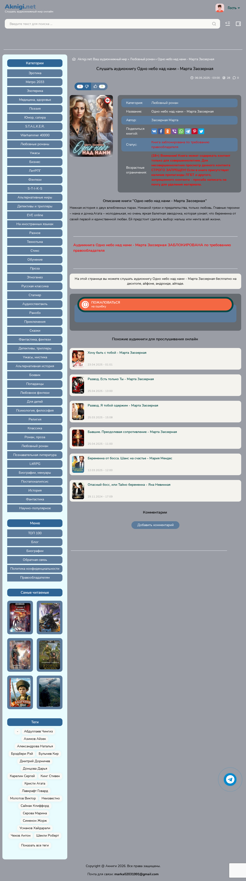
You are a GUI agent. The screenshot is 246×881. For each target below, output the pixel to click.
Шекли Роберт (47, 835)
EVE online (35, 215)
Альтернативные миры (35, 197)
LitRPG (35, 463)
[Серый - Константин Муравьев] (49, 617)
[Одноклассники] (168, 131)
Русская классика (35, 286)
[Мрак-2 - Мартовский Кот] (49, 692)
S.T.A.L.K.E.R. (35, 126)
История (35, 490)
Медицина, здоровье (35, 99)
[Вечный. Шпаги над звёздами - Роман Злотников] (20, 655)
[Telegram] (188, 131)
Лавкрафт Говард (35, 791)
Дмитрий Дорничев (35, 761)
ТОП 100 (35, 533)
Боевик (34, 375)
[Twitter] (201, 131)
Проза (35, 268)
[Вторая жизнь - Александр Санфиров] (49, 655)
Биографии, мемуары (35, 472)
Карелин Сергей (22, 776)
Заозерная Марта (164, 120)
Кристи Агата (35, 783)
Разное (34, 233)
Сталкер (35, 295)
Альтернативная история (35, 366)
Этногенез (35, 277)
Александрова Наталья (35, 746)
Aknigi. (29, 7)
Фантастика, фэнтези (35, 339)
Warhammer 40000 (34, 135)
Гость (232, 8)
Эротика (35, 73)
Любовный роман (34, 446)
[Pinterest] (194, 131)
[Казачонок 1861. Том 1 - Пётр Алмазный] (20, 692)
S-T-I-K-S (35, 188)
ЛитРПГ (35, 170)
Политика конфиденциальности (34, 568)
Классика (35, 428)
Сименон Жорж (35, 820)
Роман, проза (35, 437)
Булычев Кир (49, 753)
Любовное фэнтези (34, 392)
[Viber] (174, 131)
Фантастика (35, 499)
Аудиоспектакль (35, 304)
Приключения (34, 321)
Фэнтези (35, 179)
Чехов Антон (21, 835)
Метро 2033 (35, 82)
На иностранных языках (34, 224)
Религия (35, 419)
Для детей (35, 401)
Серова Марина (35, 813)
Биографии (34, 551)
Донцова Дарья (35, 768)
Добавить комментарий (155, 525)
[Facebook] (161, 131)
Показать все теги (35, 845)
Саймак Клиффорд (35, 805)
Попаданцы (35, 384)
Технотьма (35, 242)
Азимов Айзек (35, 739)
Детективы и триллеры (34, 206)
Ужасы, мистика (35, 357)
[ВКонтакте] (154, 131)
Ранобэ (35, 313)
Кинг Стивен (50, 776)
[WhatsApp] (181, 131)
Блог (35, 542)
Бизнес (34, 162)
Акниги (111, 866)
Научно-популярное (35, 508)
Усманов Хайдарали (34, 828)
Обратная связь (35, 559)
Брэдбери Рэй (22, 753)
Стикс (35, 250)
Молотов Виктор (23, 798)
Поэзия (35, 108)
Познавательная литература (34, 455)
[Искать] (214, 24)
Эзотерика (35, 91)
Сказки (35, 330)
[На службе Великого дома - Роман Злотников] (20, 617)
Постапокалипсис (35, 481)
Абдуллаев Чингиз (38, 731)
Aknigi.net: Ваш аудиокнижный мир (102, 59)
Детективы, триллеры (34, 348)
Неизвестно (51, 798)
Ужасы (35, 153)
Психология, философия (35, 410)
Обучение (35, 259)
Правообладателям (35, 577)
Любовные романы (34, 144)
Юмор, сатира (35, 117)
